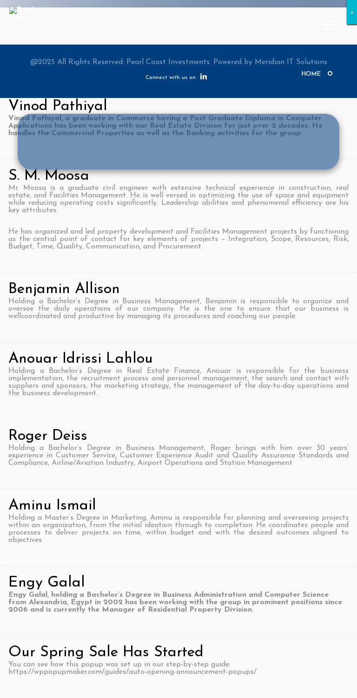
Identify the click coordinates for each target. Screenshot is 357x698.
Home (311, 74)
